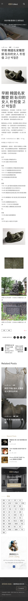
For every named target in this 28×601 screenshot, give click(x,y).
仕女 (20, 500)
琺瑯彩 (15, 515)
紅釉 (4, 517)
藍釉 (4, 520)
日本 (16, 509)
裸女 (9, 330)
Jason (17, 47)
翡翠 (15, 517)
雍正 (4, 526)
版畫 (4, 515)
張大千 (4, 509)
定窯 (4, 506)
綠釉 (9, 517)
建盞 (20, 506)
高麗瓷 (16, 529)
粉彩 (21, 515)
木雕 (4, 512)
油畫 (20, 512)
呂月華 (9, 503)
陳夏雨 (9, 523)
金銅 (14, 385)
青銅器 (9, 529)
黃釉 (4, 532)
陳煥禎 (16, 523)
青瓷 (15, 526)
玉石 (9, 515)
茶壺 (20, 517)
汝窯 (15, 512)
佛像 (4, 503)
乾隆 (4, 500)
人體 (4, 330)
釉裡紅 (21, 520)
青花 (20, 526)
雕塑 (6, 24)
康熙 (15, 506)
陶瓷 (22, 523)
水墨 (9, 512)
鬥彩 (22, 529)
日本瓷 (21, 509)
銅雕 (4, 523)
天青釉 (22, 503)
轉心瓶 (15, 520)
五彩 (9, 500)
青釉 (4, 529)
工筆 (9, 506)
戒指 (10, 509)
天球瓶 (16, 503)
